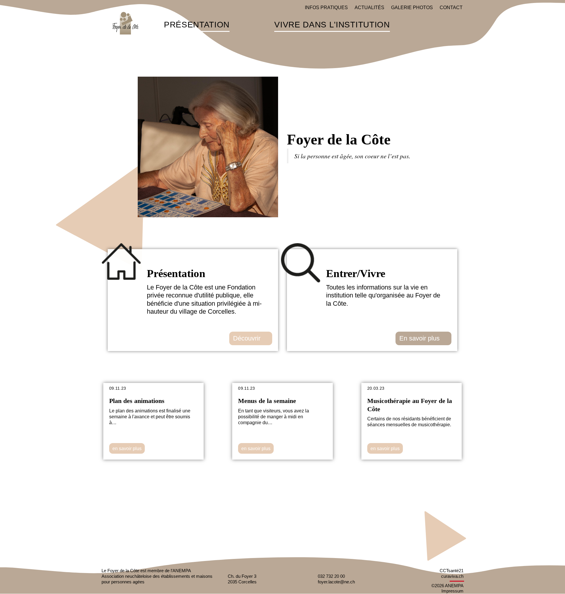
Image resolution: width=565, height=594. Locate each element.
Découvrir (246, 338)
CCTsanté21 (451, 570)
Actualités (369, 7)
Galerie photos (412, 7)
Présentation (197, 25)
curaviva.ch (452, 576)
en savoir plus (127, 448)
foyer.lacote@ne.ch (336, 581)
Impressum (452, 590)
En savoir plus (419, 338)
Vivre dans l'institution (332, 25)
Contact (451, 7)
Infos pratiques (326, 7)
